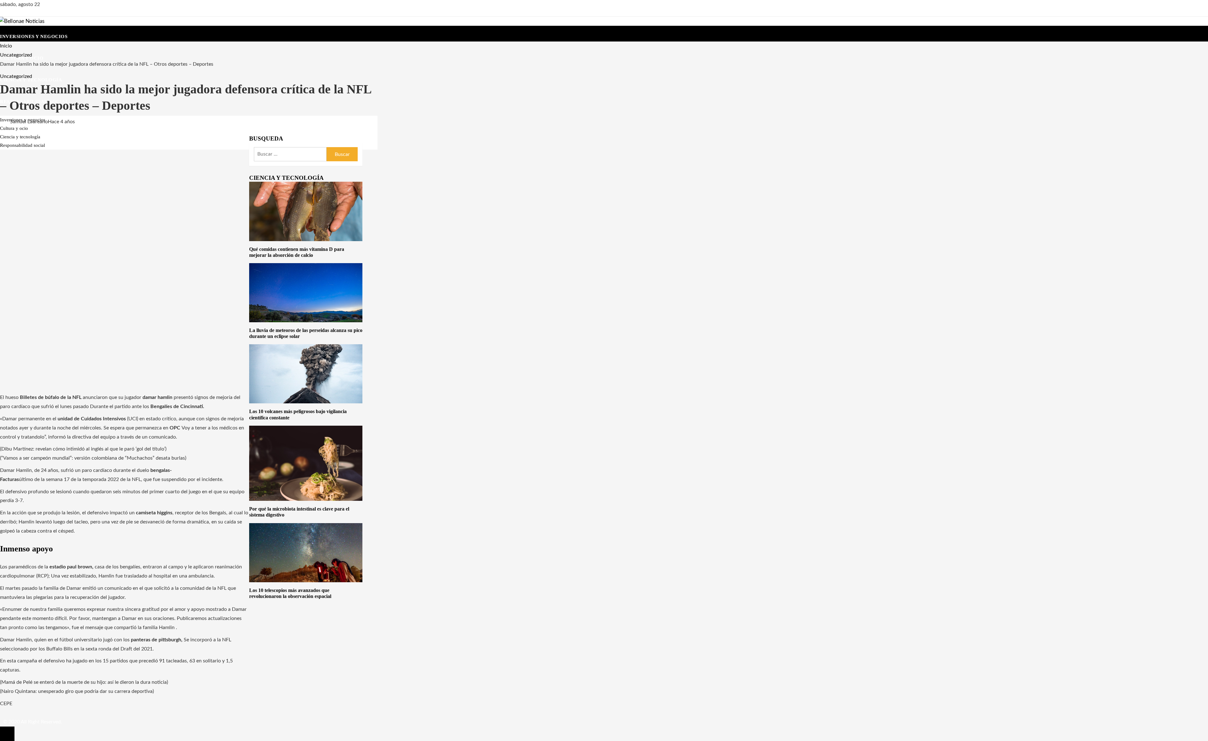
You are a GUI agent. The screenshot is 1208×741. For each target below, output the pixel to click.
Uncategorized (16, 76)
